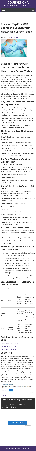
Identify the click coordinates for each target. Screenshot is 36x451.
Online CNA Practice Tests (10, 346)
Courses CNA (18, 2)
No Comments (15, 37)
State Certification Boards (10, 343)
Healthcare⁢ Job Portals (9, 349)
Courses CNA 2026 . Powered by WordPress (18, 448)
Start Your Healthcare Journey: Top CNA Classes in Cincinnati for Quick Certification (17, 401)
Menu (3, 10)
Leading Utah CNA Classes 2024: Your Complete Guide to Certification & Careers (18, 406)
